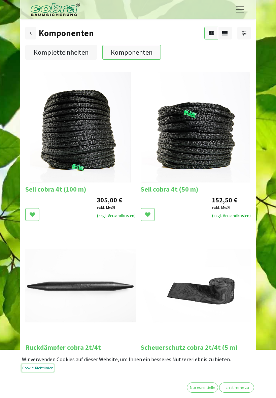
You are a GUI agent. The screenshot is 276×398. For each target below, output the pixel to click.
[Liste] (225, 33)
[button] (32, 214)
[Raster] (211, 33)
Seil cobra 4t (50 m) (169, 189)
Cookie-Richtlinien (38, 367)
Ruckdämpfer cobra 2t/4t (63, 347)
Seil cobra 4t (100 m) (55, 189)
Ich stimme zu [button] (237, 387)
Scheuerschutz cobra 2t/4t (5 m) (189, 347)
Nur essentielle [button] (202, 387)
